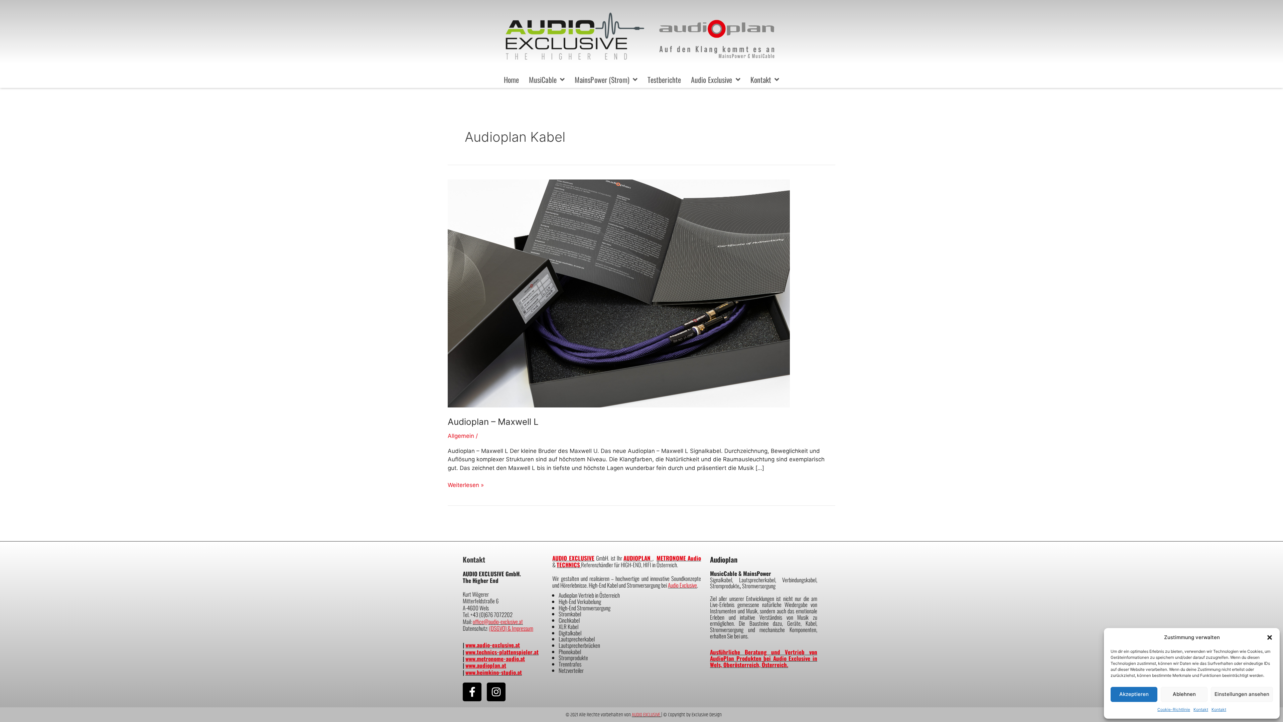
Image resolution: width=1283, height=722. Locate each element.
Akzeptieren (1134, 694)
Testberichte (664, 79)
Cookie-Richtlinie (1173, 709)
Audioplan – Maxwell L (493, 421)
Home (511, 79)
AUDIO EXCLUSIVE (573, 558)
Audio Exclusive (711, 79)
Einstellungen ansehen (1242, 694)
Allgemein (461, 436)
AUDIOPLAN (637, 558)
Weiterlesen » (466, 484)
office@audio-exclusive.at (498, 621)
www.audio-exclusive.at (492, 645)
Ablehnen (1184, 694)
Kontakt (1200, 709)
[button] (1269, 637)
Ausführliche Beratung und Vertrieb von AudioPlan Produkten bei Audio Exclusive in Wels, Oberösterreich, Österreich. (763, 658)
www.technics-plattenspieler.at (502, 652)
